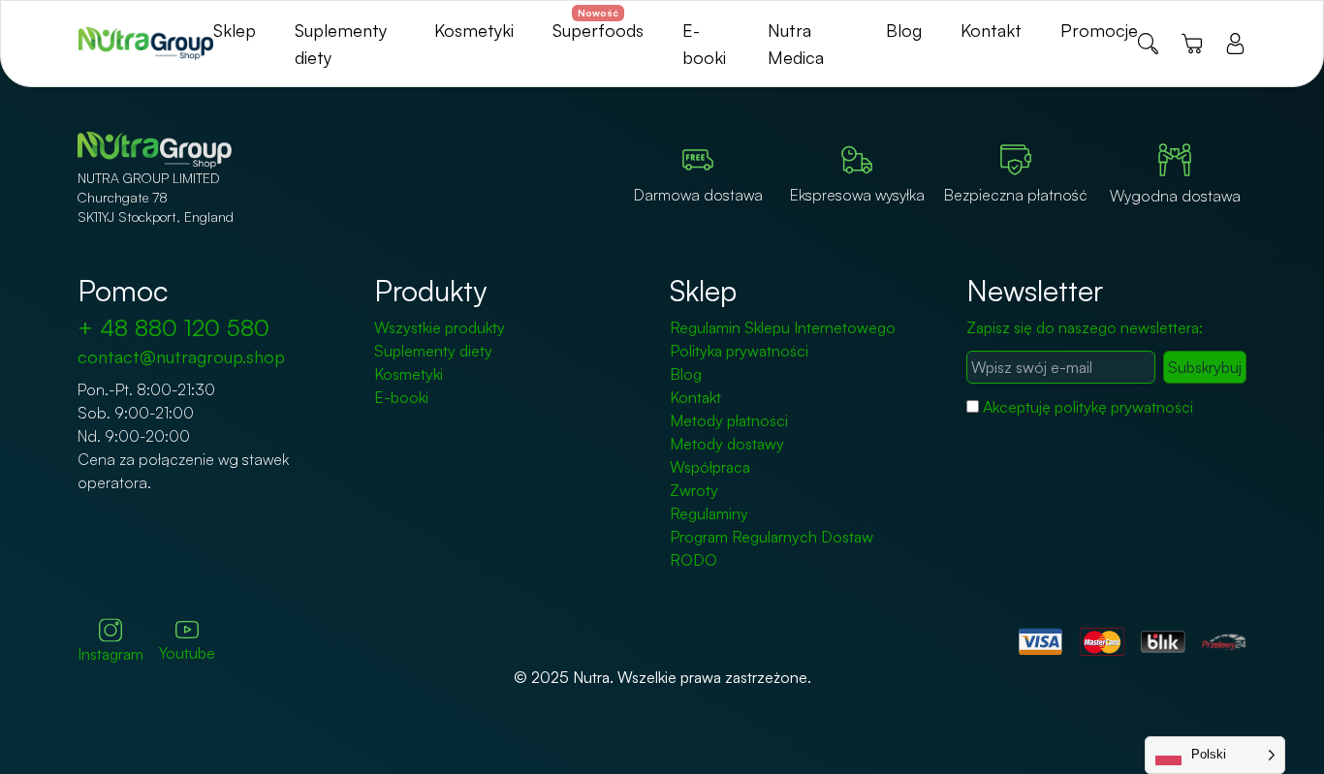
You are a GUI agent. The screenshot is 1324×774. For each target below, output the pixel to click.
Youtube (187, 653)
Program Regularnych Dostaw (771, 536)
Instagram (110, 654)
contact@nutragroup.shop (181, 356)
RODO (693, 560)
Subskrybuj (1205, 367)
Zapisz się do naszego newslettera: (1084, 327)
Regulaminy (709, 513)
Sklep (234, 30)
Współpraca (710, 467)
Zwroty (694, 490)
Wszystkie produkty (439, 327)
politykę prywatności (1124, 407)
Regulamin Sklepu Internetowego (783, 327)
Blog (904, 30)
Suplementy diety (433, 350)
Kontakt (991, 30)
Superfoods (598, 30)
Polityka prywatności (739, 350)
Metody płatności (729, 420)
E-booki (401, 397)
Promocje (1099, 30)
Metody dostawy (727, 443)
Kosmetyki (474, 30)
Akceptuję (1088, 407)
